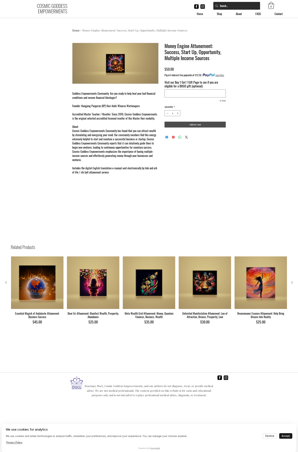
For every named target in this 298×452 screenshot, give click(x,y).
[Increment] (178, 113)
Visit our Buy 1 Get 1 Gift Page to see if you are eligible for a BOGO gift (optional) (191, 84)
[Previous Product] (6, 282)
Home (76, 30)
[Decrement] (167, 113)
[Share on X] (186, 137)
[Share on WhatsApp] (180, 137)
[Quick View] (37, 282)
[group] (149, 290)
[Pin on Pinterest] (173, 137)
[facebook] (196, 6)
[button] (271, 5)
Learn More (219, 75)
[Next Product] (292, 282)
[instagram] (202, 6)
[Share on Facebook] (167, 137)
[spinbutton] (172, 113)
